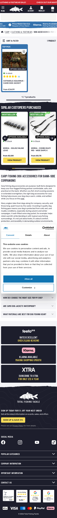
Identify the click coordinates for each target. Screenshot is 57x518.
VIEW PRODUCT (14, 160)
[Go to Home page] (16, 9)
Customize (27, 287)
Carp (7, 31)
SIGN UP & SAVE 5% (13, 420)
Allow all (28, 279)
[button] (52, 138)
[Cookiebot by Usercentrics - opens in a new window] (42, 228)
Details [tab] (28, 235)
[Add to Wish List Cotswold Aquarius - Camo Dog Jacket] (23, 52)
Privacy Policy (17, 426)
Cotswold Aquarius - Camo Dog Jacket (14, 82)
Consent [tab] (10, 235)
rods (22, 199)
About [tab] (47, 235)
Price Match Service (16, 24)
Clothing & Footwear (21, 31)
